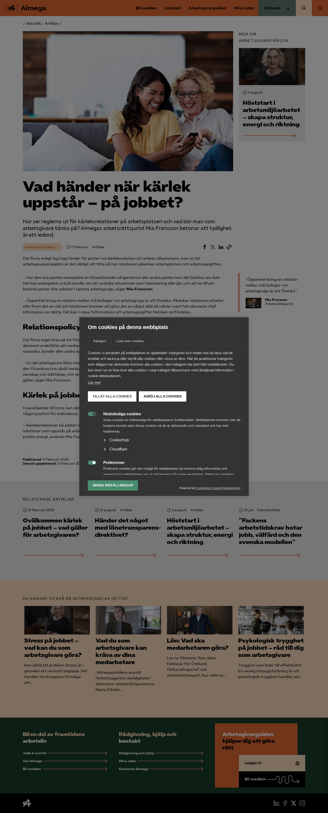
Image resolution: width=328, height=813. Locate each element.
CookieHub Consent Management (218, 488)
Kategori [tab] (99, 341)
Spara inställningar (113, 485)
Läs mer (94, 382)
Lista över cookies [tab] (130, 341)
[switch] (89, 413)
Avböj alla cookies (162, 396)
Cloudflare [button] (118, 449)
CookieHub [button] (119, 440)
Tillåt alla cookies (112, 396)
